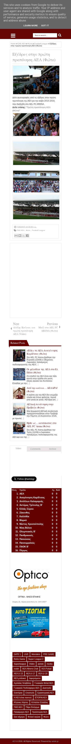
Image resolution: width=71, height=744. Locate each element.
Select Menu (13, 35)
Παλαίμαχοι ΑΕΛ (21, 712)
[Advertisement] (35, 280)
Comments (35, 449)
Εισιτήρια (18, 693)
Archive (52, 449)
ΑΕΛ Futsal (46, 669)
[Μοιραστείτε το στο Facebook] (27, 235)
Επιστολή (30, 693)
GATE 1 (17, 654)
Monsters (36, 654)
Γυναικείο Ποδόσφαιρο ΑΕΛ (26, 688)
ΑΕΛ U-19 (42, 673)
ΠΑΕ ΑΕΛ (21, 230)
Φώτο (28, 230)
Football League (38, 230)
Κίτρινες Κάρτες (21, 702)
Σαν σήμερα (19, 717)
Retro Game (19, 659)
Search (60, 35)
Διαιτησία (47, 688)
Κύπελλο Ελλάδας (39, 702)
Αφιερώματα (34, 678)
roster (16, 669)
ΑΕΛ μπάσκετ (20, 678)
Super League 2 (35, 659)
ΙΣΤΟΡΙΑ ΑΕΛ (41, 697)
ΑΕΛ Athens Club (30, 669)
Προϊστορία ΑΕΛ (39, 712)
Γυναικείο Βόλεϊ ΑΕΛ (43, 683)
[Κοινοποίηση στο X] (23, 235)
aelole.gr (55, 741)
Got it (45, 25)
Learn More (30, 25)
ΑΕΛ (14, 741)
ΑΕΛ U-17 (30, 673)
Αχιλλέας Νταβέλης (22, 683)
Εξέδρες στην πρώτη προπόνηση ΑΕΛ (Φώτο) (33, 56)
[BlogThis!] (20, 235)
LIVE (26, 654)
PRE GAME (48, 654)
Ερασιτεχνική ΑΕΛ (45, 693)
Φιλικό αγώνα (34, 717)
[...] (37, 364)
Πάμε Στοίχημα (32, 707)
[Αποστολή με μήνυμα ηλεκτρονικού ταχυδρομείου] (16, 235)
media (50, 664)
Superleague (20, 664)
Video (18, 448)
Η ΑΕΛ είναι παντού (23, 697)
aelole (41, 664)
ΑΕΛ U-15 (18, 673)
